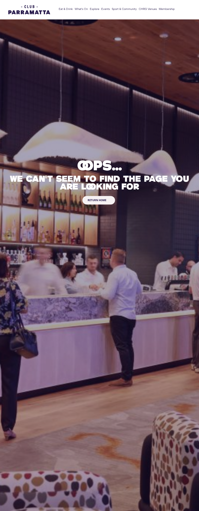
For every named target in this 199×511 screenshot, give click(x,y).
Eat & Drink (66, 9)
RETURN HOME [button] (97, 200)
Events (105, 9)
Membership (167, 9)
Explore (94, 9)
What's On (81, 9)
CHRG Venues (148, 9)
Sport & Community (124, 9)
